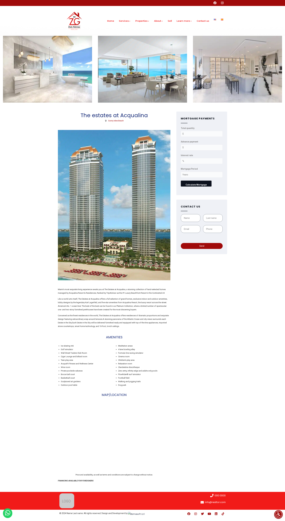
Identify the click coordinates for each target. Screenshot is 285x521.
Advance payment (189, 141)
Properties (141, 20)
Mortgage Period (189, 169)
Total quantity (187, 128)
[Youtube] (209, 514)
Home (110, 20)
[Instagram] (195, 514)
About (157, 20)
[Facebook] (188, 514)
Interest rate (187, 155)
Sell (170, 20)
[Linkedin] (216, 514)
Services (124, 20)
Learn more (183, 20)
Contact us (203, 20)
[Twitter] (202, 514)
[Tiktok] (223, 514)
